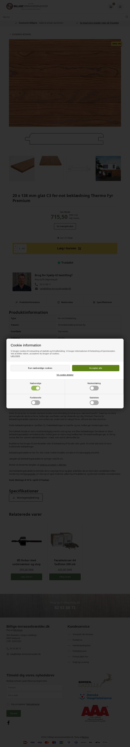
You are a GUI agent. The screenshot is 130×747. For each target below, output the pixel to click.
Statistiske (94, 398)
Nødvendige (35, 383)
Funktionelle (35, 398)
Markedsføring (94, 383)
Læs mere (15, 356)
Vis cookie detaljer (65, 375)
